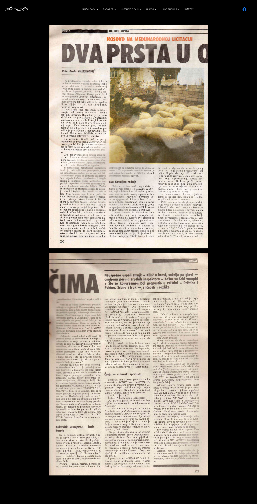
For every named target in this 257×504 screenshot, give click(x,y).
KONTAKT (188, 9)
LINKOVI (150, 9)
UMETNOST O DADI (130, 9)
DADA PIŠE (108, 9)
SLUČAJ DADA (88, 9)
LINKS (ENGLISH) (169, 9)
